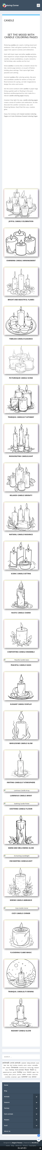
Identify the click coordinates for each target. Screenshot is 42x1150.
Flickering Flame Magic (21, 952)
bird (11, 1065)
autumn (23, 1063)
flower (27, 1070)
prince (14, 1074)
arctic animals (15, 1063)
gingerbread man (7, 1072)
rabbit (24, 1074)
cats (4, 1067)
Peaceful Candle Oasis (21, 665)
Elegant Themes (17, 1143)
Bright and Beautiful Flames (21, 300)
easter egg (30, 1067)
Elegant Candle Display (21, 704)
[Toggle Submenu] (36, 1096)
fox (35, 1070)
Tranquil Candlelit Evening (21, 992)
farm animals (19, 1070)
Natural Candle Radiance (21, 534)
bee (8, 1065)
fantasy (11, 1070)
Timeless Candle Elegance (21, 339)
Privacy (25, 1146)
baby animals (31, 1063)
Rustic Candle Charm (21, 613)
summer (24, 1077)
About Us (18, 1146)
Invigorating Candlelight (21, 456)
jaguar (34, 1072)
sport (19, 1077)
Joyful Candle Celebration (21, 221)
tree (30, 1077)
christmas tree (23, 1067)
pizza (10, 1074)
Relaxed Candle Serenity (21, 495)
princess (19, 1074)
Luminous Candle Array (21, 796)
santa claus (35, 1074)
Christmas (14, 1067)
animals (5, 1062)
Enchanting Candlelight (21, 861)
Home (8, 1146)
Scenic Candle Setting (21, 574)
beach (37, 1063)
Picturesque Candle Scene (21, 378)
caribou (29, 1065)
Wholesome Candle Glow (21, 743)
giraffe (14, 1072)
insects (29, 1072)
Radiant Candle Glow (21, 1031)
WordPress (35, 1143)
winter (34, 1077)
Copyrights (32, 1146)
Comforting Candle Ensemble (21, 652)
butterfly (20, 1065)
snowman (14, 1077)
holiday (19, 1072)
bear (5, 1065)
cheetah (8, 1067)
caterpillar (35, 1065)
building (15, 1065)
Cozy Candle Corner (21, 913)
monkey (6, 1074)
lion (37, 1072)
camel (25, 1065)
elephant (36, 1067)
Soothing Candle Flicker (21, 809)
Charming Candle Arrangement (21, 260)
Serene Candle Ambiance (21, 900)
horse (24, 1072)
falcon (6, 1070)
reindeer (29, 1074)
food (32, 1070)
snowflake (7, 1077)
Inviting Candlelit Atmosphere (21, 782)
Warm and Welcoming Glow (21, 848)
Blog (12, 1146)
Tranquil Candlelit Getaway (21, 417)
